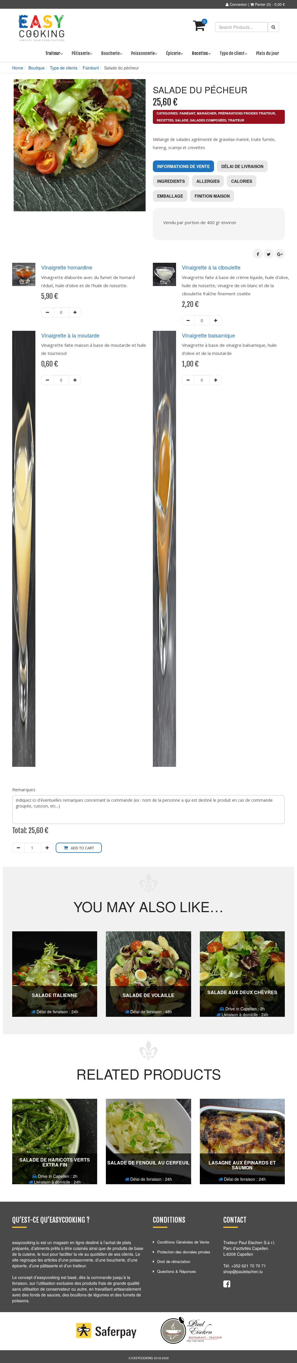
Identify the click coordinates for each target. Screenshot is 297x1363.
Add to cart (82, 848)
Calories (241, 181)
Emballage (170, 196)
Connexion (238, 4)
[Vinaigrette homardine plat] (23, 274)
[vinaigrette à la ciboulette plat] (164, 274)
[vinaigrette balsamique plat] (164, 549)
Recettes (165, 120)
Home (17, 68)
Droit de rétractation (173, 1261)
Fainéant (91, 68)
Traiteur (236, 120)
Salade (181, 120)
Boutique (36, 68)
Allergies (208, 181)
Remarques (23, 789)
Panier (260, 4)
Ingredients (171, 181)
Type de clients (63, 68)
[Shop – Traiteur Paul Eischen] (41, 28)
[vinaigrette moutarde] (23, 549)
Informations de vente (183, 166)
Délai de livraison (242, 166)
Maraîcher (206, 113)
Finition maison (212, 196)
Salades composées (208, 120)
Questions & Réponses (176, 1271)
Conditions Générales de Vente (183, 1242)
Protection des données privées (183, 1252)
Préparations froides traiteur (246, 113)
